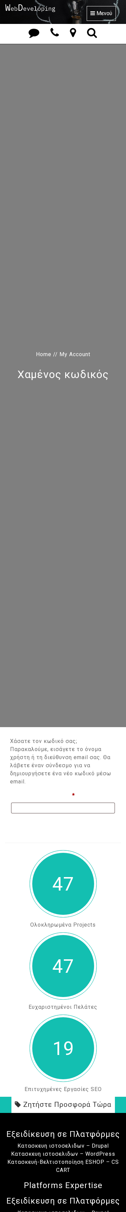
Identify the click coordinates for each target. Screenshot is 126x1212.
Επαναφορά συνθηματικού (48, 823)
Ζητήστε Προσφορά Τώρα (66, 1104)
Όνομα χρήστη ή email (57, 795)
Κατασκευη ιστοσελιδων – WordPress (63, 1154)
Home (43, 354)
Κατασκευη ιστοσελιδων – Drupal (63, 1146)
